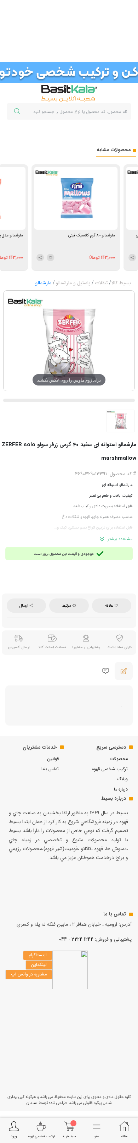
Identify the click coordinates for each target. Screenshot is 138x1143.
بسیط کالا (121, 283)
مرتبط (67, 605)
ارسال (24, 605)
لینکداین (39, 964)
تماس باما (50, 769)
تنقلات (101, 283)
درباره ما (121, 789)
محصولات (119, 758)
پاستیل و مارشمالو (73, 283)
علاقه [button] (109, 605)
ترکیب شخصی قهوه (110, 769)
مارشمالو (43, 283)
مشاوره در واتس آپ (29, 974)
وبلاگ (122, 779)
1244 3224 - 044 (76, 939)
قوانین (53, 758)
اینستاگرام (38, 955)
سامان (31, 1103)
